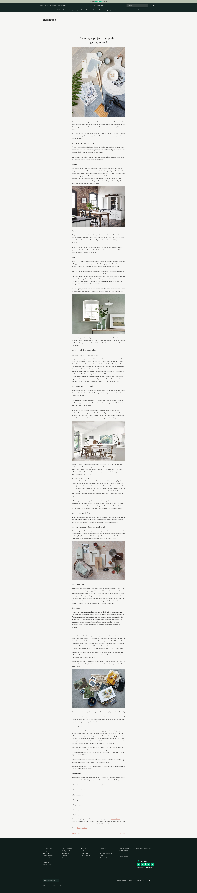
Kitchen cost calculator (106, 857)
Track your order (66, 851)
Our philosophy (47, 848)
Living (76, 10)
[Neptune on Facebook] (146, 881)
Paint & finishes (117, 10)
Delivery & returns (67, 848)
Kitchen (59, 10)
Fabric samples (85, 851)
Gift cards (64, 855)
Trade (63, 857)
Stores (46, 5)
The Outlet (65, 860)
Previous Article (76, 834)
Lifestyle (107, 28)
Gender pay (46, 862)
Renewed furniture (48, 860)
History (45, 851)
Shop (41, 5)
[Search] (146, 5)
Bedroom (81, 10)
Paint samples (84, 853)
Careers (102, 860)
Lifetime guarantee (48, 855)
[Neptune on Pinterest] (149, 881)
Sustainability (46, 857)
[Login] (151, 5)
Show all (47, 28)
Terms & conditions (122, 880)
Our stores (46, 853)
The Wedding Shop (86, 855)
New (124, 10)
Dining (71, 10)
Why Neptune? (61, 5)
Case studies (116, 28)
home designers (115, 819)
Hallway (95, 10)
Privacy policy (140, 880)
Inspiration (53, 5)
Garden (65, 10)
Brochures (83, 848)
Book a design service (106, 853)
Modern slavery (47, 864)
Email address (124, 854)
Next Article (121, 834)
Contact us (103, 848)
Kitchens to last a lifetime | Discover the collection (98, 1)
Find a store (103, 851)
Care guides (65, 853)
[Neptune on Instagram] (152, 881)
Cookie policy (132, 880)
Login (101, 855)
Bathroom (89, 10)
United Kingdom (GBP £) (50, 880)
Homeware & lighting (105, 10)
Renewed (129, 10)
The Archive (136, 10)
